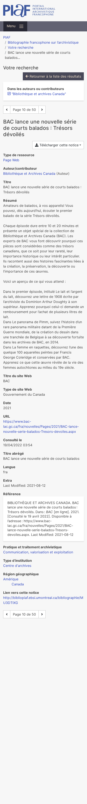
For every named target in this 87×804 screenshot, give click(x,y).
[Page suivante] (42, 110)
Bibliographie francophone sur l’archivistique (43, 42)
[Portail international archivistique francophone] (43, 10)
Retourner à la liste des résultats (55, 76)
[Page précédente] (6, 110)
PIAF (6, 37)
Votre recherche (20, 47)
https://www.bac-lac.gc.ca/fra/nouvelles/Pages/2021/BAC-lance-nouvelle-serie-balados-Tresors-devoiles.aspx (41, 426)
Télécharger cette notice (58, 145)
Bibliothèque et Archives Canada (29, 173)
